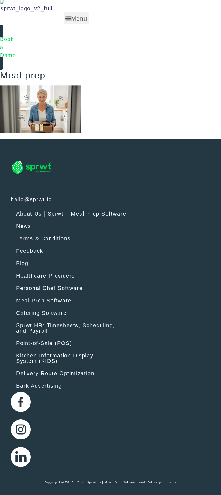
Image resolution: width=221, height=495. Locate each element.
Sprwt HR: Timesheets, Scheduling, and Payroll (65, 328)
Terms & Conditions (43, 238)
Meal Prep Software (43, 300)
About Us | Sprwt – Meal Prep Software (71, 214)
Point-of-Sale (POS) (44, 343)
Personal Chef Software (49, 288)
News (23, 226)
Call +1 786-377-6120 (41, 186)
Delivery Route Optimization (55, 373)
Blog (22, 263)
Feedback (29, 251)
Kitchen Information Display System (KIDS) (54, 358)
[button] (76, 18)
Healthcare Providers (45, 276)
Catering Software (41, 313)
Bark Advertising (39, 386)
